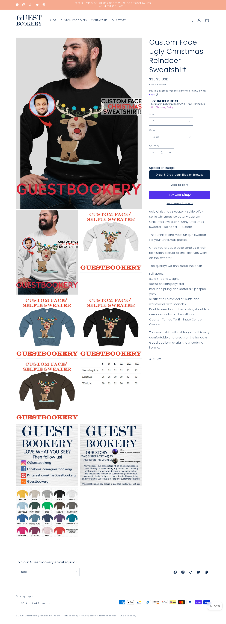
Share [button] (157, 358)
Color (152, 130)
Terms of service (107, 615)
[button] (191, 20)
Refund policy (71, 615)
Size (151, 114)
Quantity (154, 145)
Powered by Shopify (50, 615)
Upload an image (162, 168)
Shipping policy (128, 615)
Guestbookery (32, 615)
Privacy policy (88, 615)
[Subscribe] (75, 572)
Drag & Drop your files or (180, 174)
